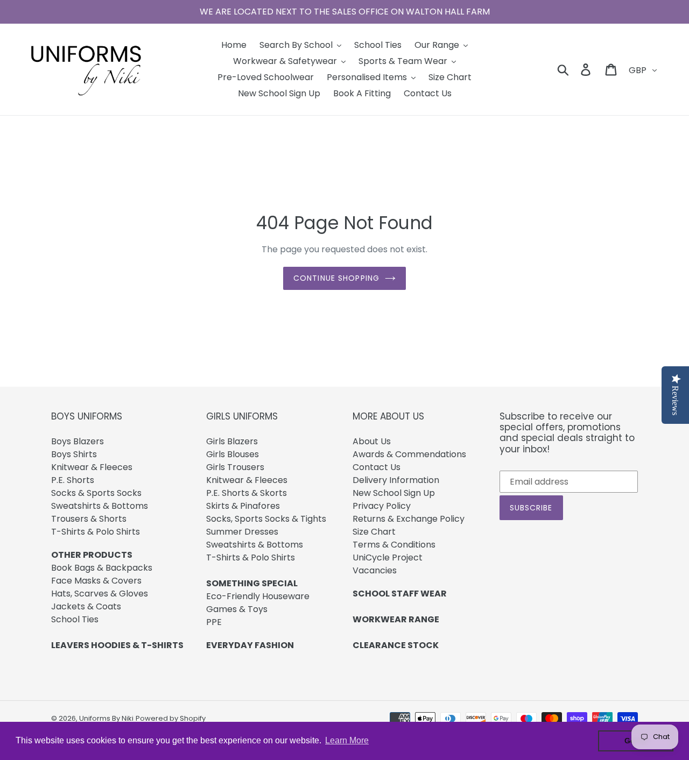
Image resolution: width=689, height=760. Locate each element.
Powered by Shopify (171, 718)
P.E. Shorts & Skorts (246, 493)
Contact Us (376, 467)
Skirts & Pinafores (243, 506)
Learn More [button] (347, 740)
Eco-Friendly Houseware (258, 596)
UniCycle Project (388, 557)
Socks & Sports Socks (96, 493)
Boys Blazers (77, 441)
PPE (214, 622)
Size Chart (374, 531)
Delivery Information (396, 480)
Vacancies (375, 570)
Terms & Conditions (394, 544)
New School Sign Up (394, 493)
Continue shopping (336, 278)
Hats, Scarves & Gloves (99, 593)
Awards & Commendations (409, 454)
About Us (372, 441)
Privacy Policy (382, 506)
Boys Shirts (74, 454)
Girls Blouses (232, 454)
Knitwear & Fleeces (91, 467)
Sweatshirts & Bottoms (99, 506)
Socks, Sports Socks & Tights (266, 519)
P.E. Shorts (72, 480)
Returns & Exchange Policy (409, 519)
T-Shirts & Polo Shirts (95, 531)
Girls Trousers (235, 467)
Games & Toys (237, 609)
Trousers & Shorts (88, 519)
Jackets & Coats (86, 606)
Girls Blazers (232, 441)
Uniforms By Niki (106, 718)
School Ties (75, 619)
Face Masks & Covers (96, 580)
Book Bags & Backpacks (101, 568)
